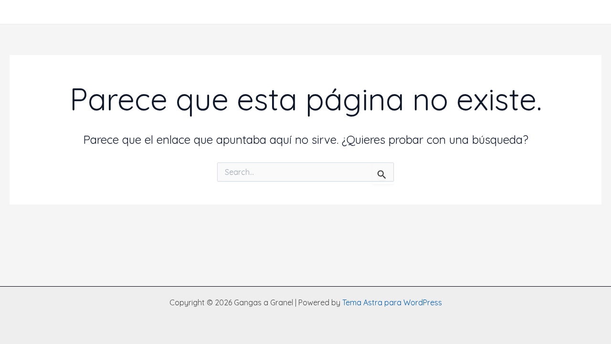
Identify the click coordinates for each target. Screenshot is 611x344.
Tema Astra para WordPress (392, 302)
